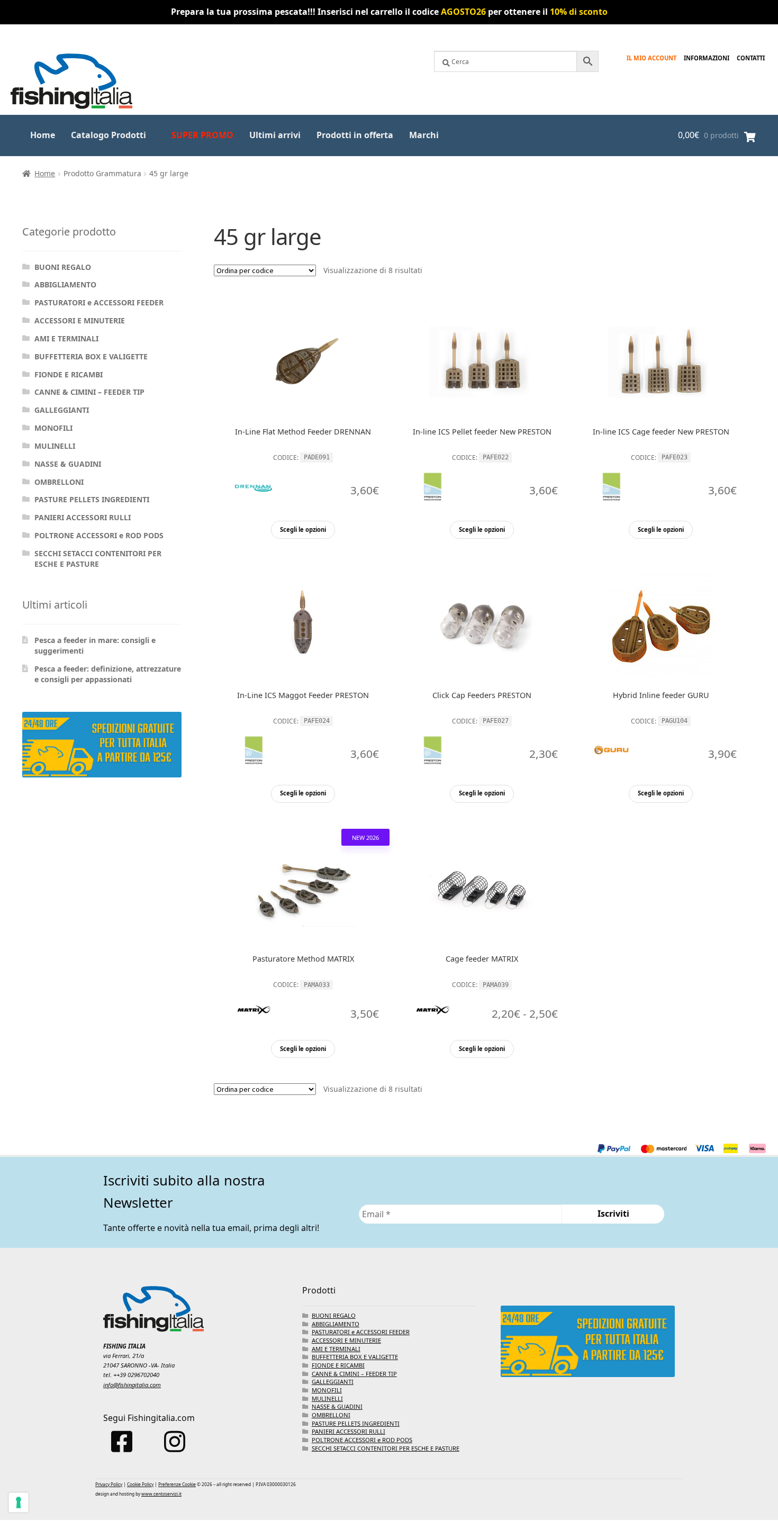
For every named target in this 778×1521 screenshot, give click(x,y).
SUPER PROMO (202, 135)
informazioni (706, 58)
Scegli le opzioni (303, 529)
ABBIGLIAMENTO (65, 284)
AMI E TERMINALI (66, 338)
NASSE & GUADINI (67, 464)
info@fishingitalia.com (132, 1385)
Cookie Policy (140, 1484)
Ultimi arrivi (275, 135)
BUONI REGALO (62, 267)
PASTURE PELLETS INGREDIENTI (91, 499)
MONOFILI (53, 428)
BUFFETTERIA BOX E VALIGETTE (91, 356)
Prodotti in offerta (354, 135)
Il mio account (651, 58)
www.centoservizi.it (161, 1494)
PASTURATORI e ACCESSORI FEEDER (99, 302)
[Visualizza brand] (253, 515)
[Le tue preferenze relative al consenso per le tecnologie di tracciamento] (18, 1502)
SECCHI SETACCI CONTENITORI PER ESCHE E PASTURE (97, 558)
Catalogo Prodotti (108, 135)
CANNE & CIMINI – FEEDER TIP (89, 392)
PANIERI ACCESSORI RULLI (82, 517)
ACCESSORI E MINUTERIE (79, 320)
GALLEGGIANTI (61, 410)
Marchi (424, 135)
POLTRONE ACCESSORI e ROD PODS (99, 535)
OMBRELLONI (59, 482)
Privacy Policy (108, 1484)
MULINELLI (54, 446)
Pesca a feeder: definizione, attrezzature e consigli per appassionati (107, 674)
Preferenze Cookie (177, 1484)
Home (42, 135)
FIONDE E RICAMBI (68, 374)
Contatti (751, 58)
